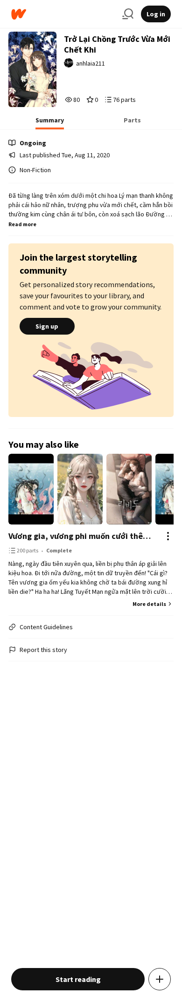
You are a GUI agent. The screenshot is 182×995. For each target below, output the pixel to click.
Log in (156, 14)
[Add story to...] (159, 979)
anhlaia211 (90, 63)
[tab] (49, 122)
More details (149, 603)
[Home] (63, 14)
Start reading (78, 979)
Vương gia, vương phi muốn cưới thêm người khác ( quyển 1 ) (81, 536)
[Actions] (168, 536)
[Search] (127, 14)
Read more (22, 224)
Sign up (46, 326)
